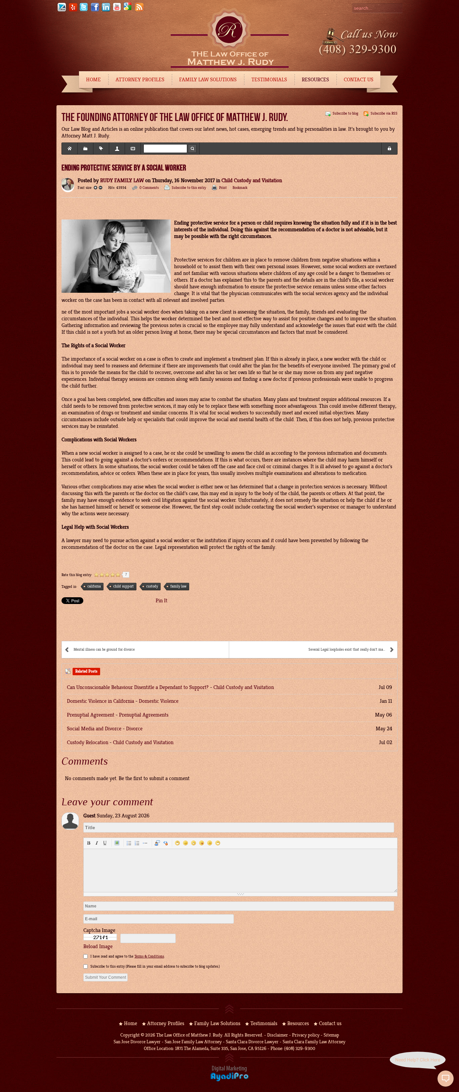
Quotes (157, 843)
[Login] (389, 148)
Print (223, 188)
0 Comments (149, 188)
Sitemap (331, 1035)
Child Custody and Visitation (251, 180)
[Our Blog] (139, 10)
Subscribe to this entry (189, 188)
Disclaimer (277, 1035)
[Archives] (132, 148)
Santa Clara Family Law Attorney (314, 1042)
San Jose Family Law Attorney (193, 1042)
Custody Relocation (87, 742)
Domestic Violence (158, 701)
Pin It (161, 600)
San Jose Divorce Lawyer (137, 1042)
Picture (117, 843)
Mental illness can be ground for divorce (104, 649)
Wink (217, 843)
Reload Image (98, 946)
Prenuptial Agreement (90, 715)
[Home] (69, 148)
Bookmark (240, 188)
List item (145, 843)
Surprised (193, 843)
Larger (95, 188)
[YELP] (73, 10)
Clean (165, 843)
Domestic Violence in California (100, 701)
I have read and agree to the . (127, 956)
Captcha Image (99, 930)
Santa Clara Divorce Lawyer (252, 1042)
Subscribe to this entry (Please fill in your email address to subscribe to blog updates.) (155, 966)
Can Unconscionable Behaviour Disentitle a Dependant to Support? (138, 687)
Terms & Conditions (149, 956)
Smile (185, 843)
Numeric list (137, 843)
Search (192, 148)
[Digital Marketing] (229, 1080)
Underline (105, 843)
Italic (96, 843)
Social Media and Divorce (94, 728)
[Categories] (85, 148)
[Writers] (117, 148)
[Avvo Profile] (61, 10)
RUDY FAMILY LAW (122, 180)
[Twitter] (84, 10)
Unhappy (209, 843)
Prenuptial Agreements (143, 715)
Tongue (201, 843)
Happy (177, 843)
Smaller (100, 188)
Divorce (134, 728)
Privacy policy (306, 1035)
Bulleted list (129, 843)
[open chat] (445, 1078)
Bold (88, 843)
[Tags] (101, 148)
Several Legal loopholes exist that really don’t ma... (346, 649)
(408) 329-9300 (299, 1048)
